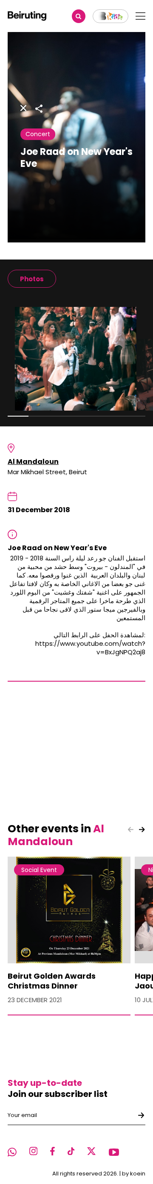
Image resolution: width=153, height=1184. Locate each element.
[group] (32, 279)
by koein (133, 1173)
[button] (142, 829)
